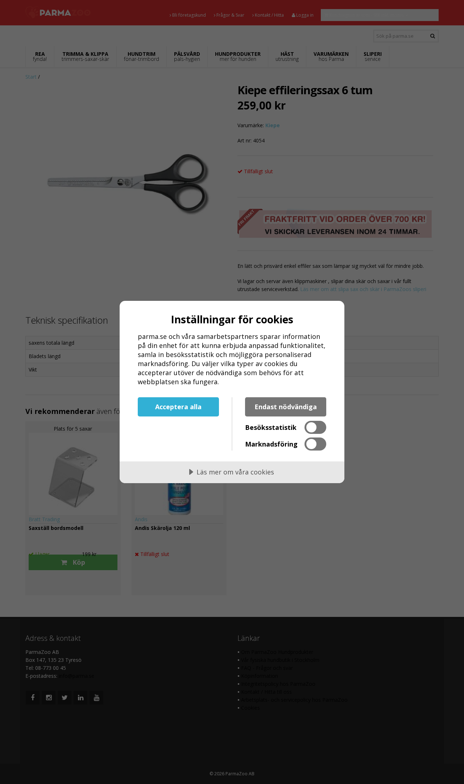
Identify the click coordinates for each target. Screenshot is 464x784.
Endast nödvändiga (285, 406)
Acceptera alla (178, 406)
